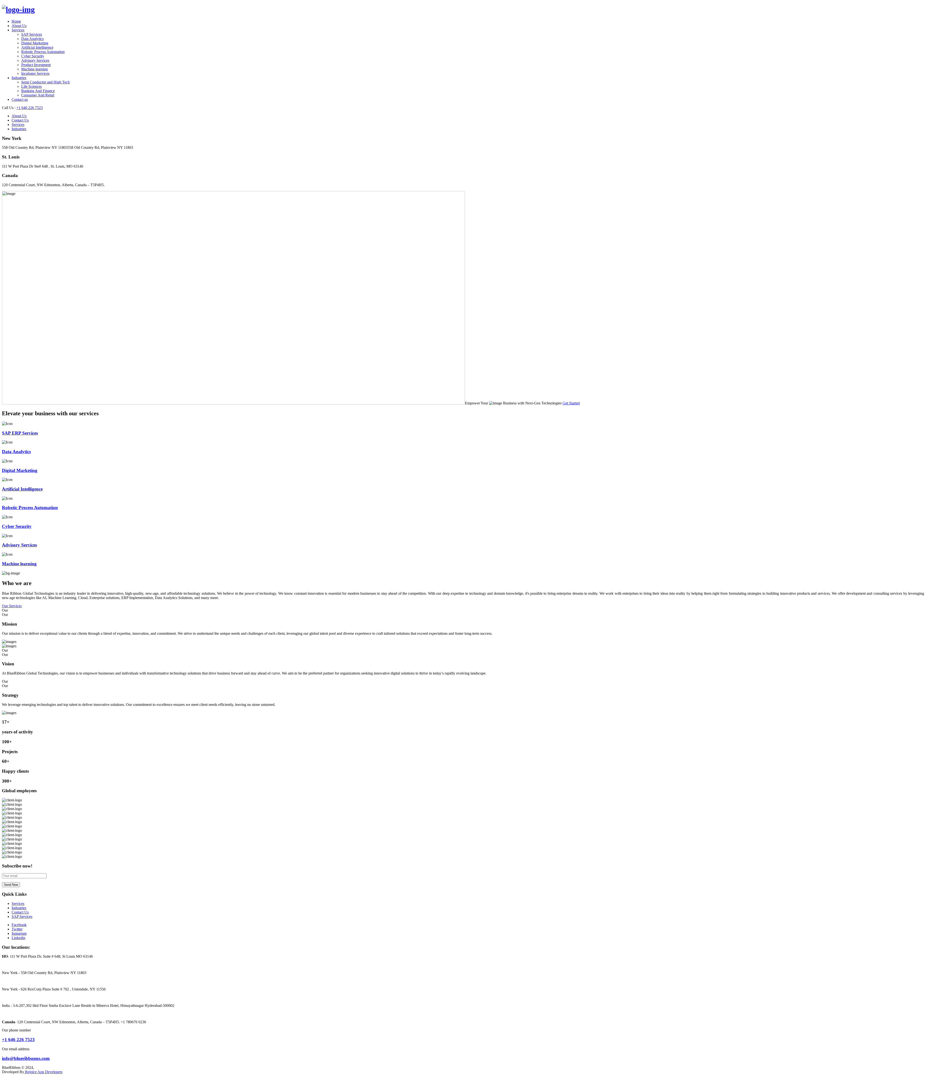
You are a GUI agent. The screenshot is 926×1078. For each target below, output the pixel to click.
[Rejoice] (18, 9)
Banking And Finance (38, 91)
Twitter (17, 929)
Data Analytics (32, 39)
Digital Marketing (34, 43)
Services (18, 30)
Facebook (19, 925)
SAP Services (31, 34)
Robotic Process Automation (43, 52)
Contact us (20, 99)
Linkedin (18, 938)
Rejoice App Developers (43, 1072)
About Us (19, 26)
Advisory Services (35, 60)
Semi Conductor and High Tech (45, 82)
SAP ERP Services (20, 433)
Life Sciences (31, 86)
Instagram (19, 933)
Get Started (571, 403)
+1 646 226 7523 (29, 108)
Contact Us (20, 120)
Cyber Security (32, 56)
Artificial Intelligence (37, 47)
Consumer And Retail (37, 95)
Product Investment (36, 65)
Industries (19, 78)
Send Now (11, 885)
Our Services (12, 606)
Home (16, 21)
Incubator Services (35, 73)
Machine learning (34, 69)
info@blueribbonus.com (26, 1058)
